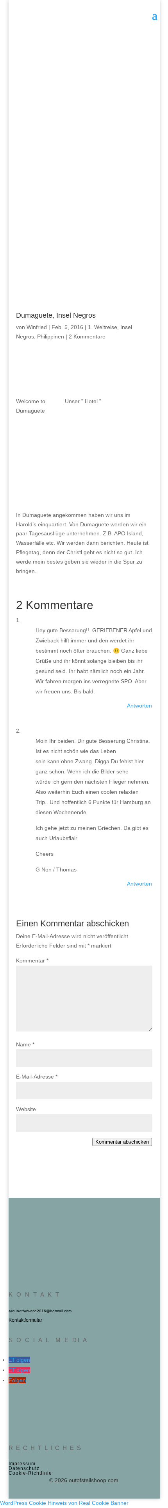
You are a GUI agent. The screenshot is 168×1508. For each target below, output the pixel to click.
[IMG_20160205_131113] (132, 381)
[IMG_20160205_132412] (84, 381)
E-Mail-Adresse (36, 1076)
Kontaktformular (25, 1320)
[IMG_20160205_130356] (84, 442)
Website (26, 1109)
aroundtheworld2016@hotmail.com (40, 1311)
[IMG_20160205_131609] (35, 442)
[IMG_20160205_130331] (132, 442)
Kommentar (32, 960)
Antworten (139, 705)
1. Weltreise (102, 327)
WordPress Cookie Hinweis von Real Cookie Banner (64, 1503)
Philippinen (50, 336)
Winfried (37, 327)
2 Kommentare (87, 336)
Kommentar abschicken (122, 1142)
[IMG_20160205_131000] (35, 381)
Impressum (22, 1463)
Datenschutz (24, 1468)
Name (25, 1044)
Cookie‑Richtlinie (30, 1473)
